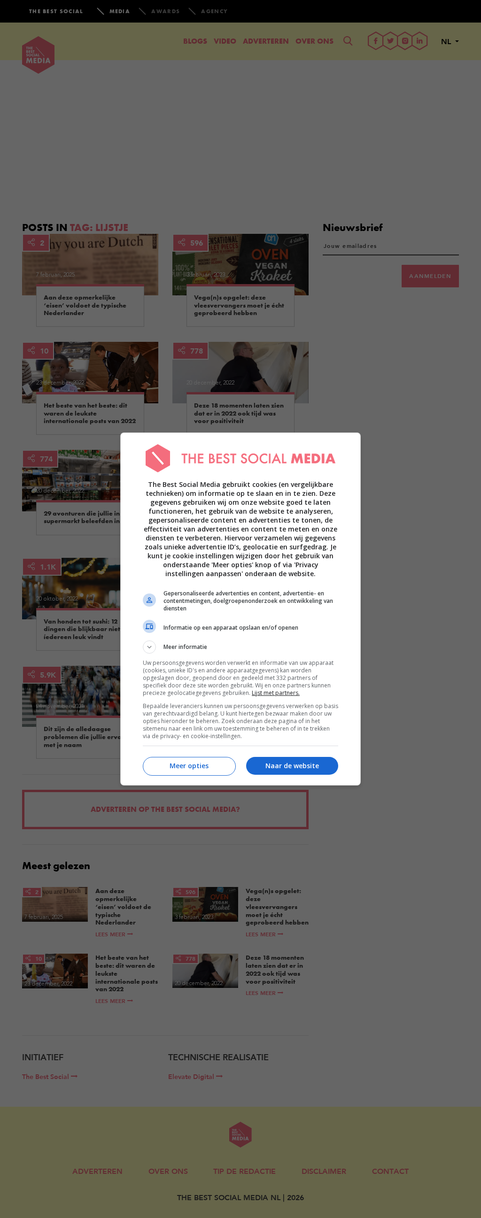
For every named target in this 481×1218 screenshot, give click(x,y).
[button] (240, 647)
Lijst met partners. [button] (276, 693)
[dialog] (240, 609)
